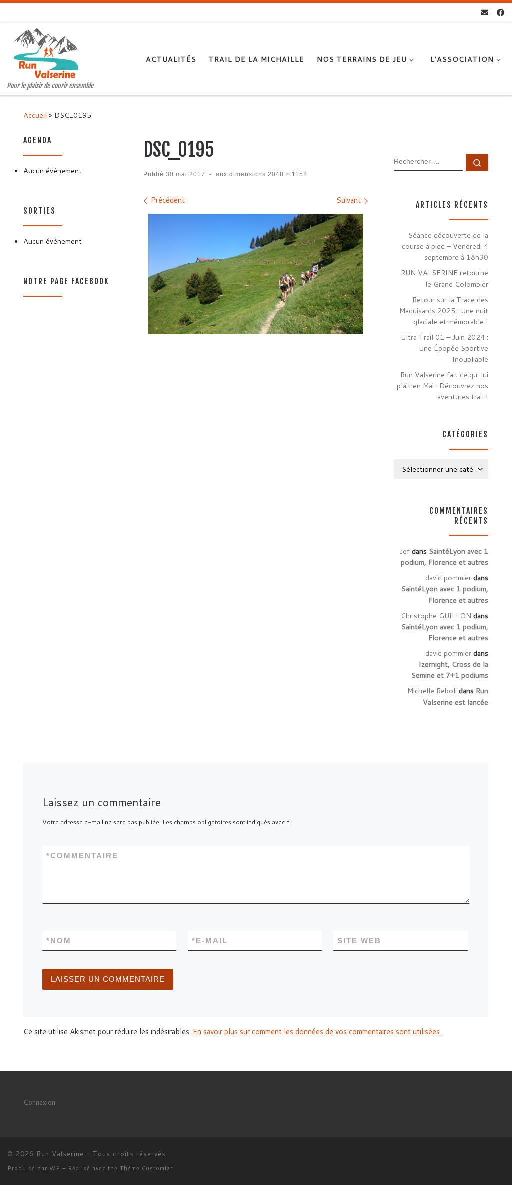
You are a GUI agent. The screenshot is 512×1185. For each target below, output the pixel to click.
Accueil (35, 115)
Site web (360, 940)
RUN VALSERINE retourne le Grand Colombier (444, 278)
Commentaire (82, 855)
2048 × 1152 (287, 174)
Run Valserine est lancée (455, 696)
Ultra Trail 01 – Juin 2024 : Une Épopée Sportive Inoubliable (444, 348)
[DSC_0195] (256, 274)
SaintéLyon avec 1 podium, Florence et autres (444, 556)
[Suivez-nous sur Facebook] (500, 12)
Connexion (40, 1102)
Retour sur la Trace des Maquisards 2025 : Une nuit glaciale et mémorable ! (444, 310)
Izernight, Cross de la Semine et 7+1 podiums (450, 669)
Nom (59, 940)
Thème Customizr (146, 1168)
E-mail (210, 940)
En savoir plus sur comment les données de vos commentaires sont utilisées (316, 1031)
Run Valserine (60, 1153)
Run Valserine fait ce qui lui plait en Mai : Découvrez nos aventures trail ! (442, 385)
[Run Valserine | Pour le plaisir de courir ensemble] (46, 52)
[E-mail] (484, 12)
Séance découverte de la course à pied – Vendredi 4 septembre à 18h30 (445, 246)
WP (55, 1168)
